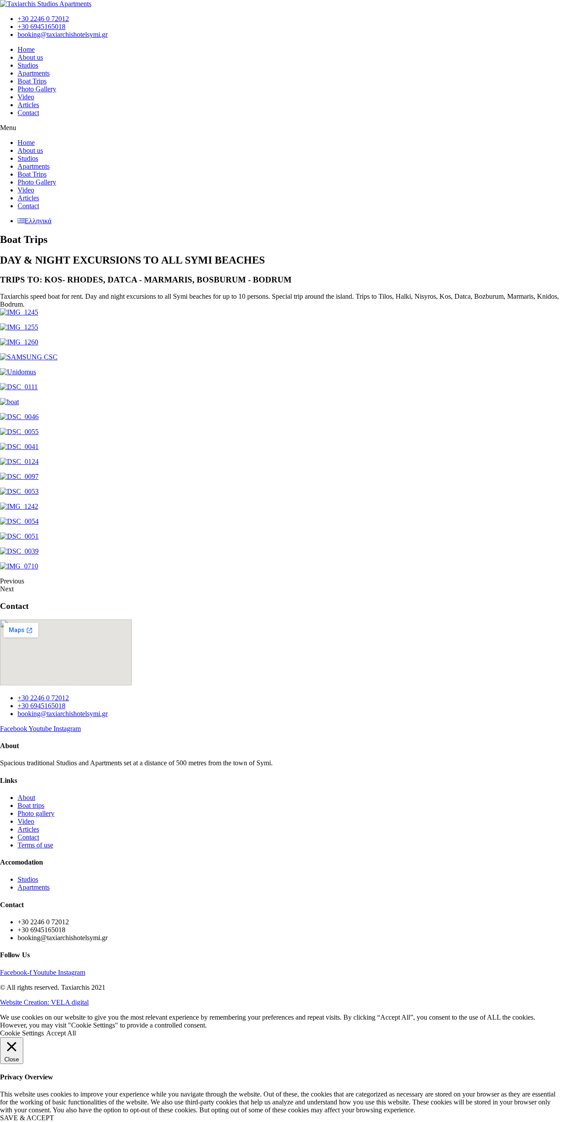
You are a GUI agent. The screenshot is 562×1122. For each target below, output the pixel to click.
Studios (28, 65)
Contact (28, 112)
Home (26, 49)
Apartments (34, 73)
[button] (281, 128)
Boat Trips (32, 81)
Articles (28, 105)
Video (26, 97)
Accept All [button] (61, 1033)
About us (30, 57)
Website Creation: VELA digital (44, 1002)
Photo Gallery (37, 89)
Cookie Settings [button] (22, 1033)
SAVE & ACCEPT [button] (27, 1118)
